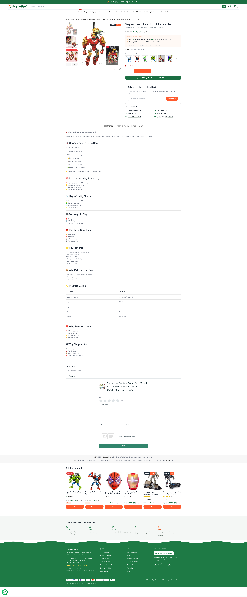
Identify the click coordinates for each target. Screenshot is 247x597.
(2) (152, 496)
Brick (172, 460)
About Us (130, 568)
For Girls (101, 460)
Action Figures (115, 457)
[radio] (128, 58)
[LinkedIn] (169, 564)
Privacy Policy (150, 580)
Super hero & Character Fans (114, 460)
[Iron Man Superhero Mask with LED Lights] (133, 481)
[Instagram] (160, 564)
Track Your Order (132, 552)
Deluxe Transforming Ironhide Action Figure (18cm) (172, 493)
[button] (68, 64)
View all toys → (105, 571)
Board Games (104, 552)
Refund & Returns (132, 561)
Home (67, 19)
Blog (128, 571)
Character (128, 54)
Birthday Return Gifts (106, 565)
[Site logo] (18, 6)
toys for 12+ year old (130, 460)
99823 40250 (158, 558)
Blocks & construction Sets (137, 457)
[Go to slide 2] (101, 63)
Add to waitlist (172, 98)
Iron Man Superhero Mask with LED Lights (132, 493)
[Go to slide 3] (103, 63)
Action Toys (124, 457)
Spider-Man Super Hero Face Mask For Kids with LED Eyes (113, 493)
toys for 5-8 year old (144, 460)
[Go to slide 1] (99, 63)
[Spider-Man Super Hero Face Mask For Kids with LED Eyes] (114, 481)
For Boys (95, 460)
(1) (171, 496)
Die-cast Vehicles (105, 568)
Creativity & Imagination (84, 460)
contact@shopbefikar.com (161, 560)
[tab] (109, 125)
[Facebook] (155, 564)
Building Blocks (105, 561)
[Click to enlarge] (82, 62)
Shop (72, 19)
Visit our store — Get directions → (76, 565)
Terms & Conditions (160, 580)
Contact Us (130, 565)
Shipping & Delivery (133, 558)
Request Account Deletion (173, 580)
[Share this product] (120, 69)
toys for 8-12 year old (158, 460)
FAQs (128, 555)
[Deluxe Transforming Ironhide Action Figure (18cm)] (172, 481)
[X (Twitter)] (164, 564)
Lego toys (150, 457)
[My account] (238, 6)
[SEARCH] (224, 6)
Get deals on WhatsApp (165, 553)
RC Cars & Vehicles (106, 555)
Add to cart (142, 71)
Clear (177, 59)
